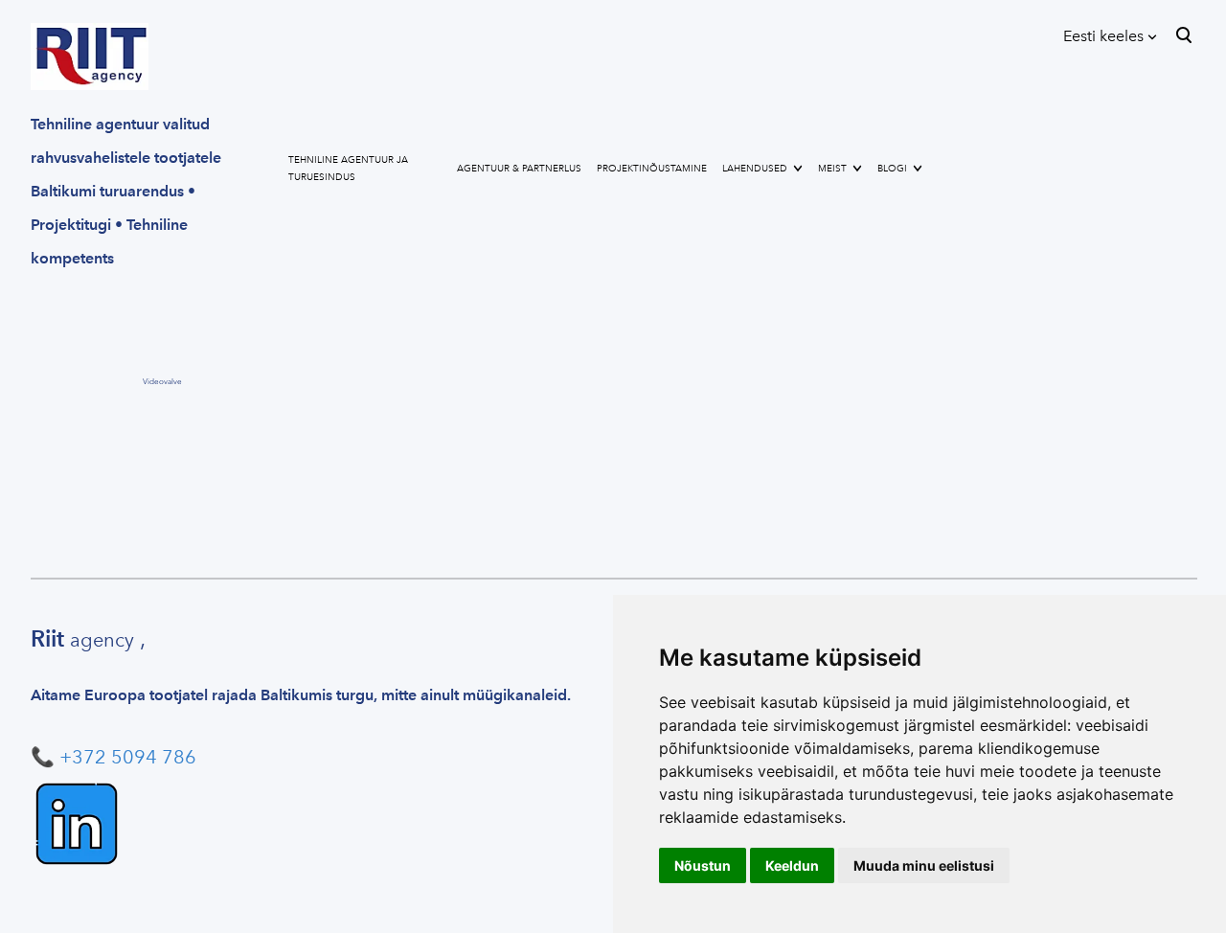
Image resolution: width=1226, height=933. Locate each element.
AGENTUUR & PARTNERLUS (519, 168)
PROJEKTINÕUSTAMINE (652, 168)
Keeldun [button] (792, 865)
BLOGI (892, 168)
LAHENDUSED (754, 168)
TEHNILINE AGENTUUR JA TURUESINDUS (348, 168)
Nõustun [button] (702, 865)
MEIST (832, 168)
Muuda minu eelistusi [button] (923, 865)
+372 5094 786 (127, 756)
